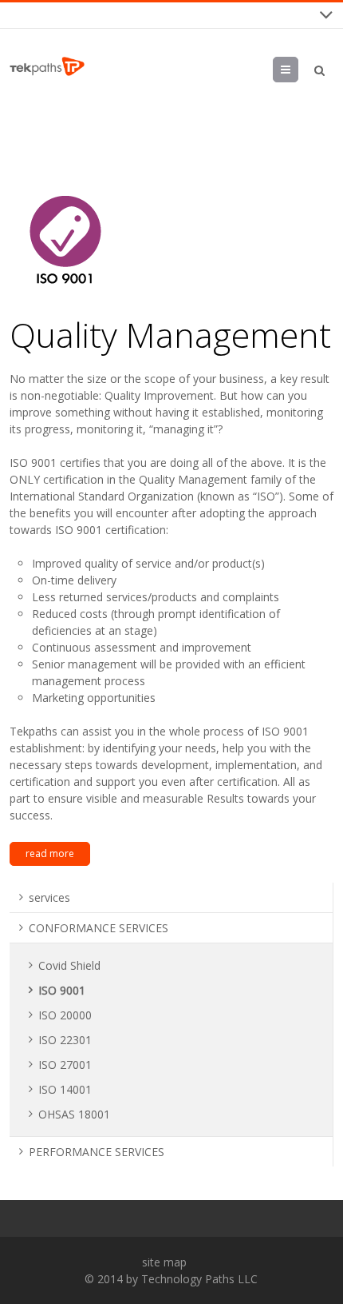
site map (164, 1262)
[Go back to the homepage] (47, 66)
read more (50, 853)
